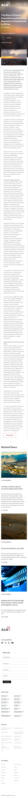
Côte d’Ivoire (17, 764)
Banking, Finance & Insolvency (6, 728)
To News (8, 37)
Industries (4, 702)
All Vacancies (4, 711)
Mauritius (3, 772)
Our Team (17, 695)
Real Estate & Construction (17, 747)
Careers (16, 708)
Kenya (15, 769)
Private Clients (18, 743)
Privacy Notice (18, 711)
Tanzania (16, 778)
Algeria (3, 764)
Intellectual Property (17, 739)
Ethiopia (3, 767)
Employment (17, 736)
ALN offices (17, 702)
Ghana (16, 767)
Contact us (17, 715)
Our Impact (4, 699)
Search (20, 4)
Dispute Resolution (6, 736)
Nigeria (3, 775)
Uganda (16, 780)
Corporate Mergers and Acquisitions (19, 732)
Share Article (9, 435)
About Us (3, 695)
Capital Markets (18, 728)
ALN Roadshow (5, 715)
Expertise (16, 699)
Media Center (5, 708)
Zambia (3, 783)
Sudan (3, 778)
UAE (2, 780)
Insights (16, 705)
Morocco (16, 772)
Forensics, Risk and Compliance (6, 739)
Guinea (3, 769)
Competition (4, 732)
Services (3, 705)
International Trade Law (6, 743)
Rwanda (16, 775)
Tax (2, 751)
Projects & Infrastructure (5, 747)
